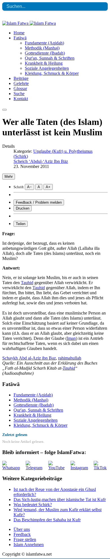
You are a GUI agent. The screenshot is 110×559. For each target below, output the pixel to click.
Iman (71, 338)
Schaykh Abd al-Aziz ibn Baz (29, 358)
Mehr (9, 176)
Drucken (22, 208)
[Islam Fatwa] (29, 23)
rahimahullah (69, 358)
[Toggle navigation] (4, 110)
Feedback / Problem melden (39, 202)
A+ (48, 187)
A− (29, 187)
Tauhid (27, 282)
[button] (20, 37)
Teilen (20, 224)
